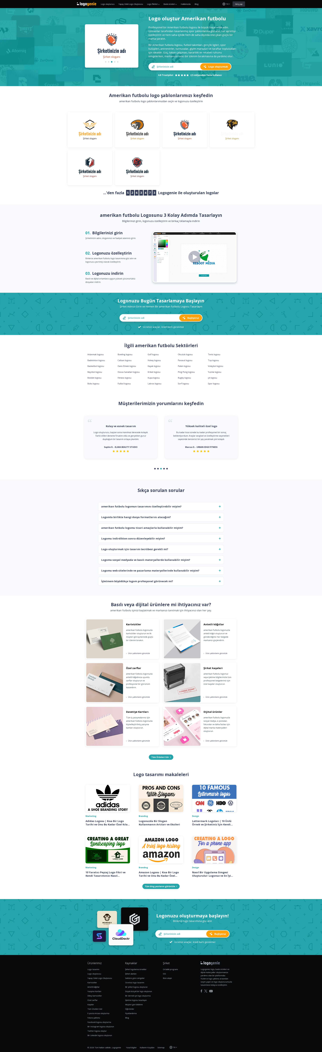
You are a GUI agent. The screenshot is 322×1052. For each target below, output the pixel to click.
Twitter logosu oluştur (97, 1031)
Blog (196, 4)
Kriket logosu (154, 372)
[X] (205, 991)
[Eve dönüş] (86, 4)
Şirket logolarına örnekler (136, 969)
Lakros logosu (154, 383)
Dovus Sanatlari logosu (129, 372)
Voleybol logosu (215, 366)
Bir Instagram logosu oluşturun (100, 1026)
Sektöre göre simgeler (135, 978)
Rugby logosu (184, 377)
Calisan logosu (124, 360)
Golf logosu (153, 354)
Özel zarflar (92, 1000)
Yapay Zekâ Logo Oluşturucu (130, 4)
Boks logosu (93, 383)
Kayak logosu (154, 366)
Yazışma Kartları (94, 991)
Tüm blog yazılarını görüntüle (160, 886)
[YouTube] (211, 991)
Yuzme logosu (214, 372)
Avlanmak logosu (95, 354)
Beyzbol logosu (94, 372)
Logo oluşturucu (107, 4)
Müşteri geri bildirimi (134, 1004)
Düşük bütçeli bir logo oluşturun (138, 991)
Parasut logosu (185, 360)
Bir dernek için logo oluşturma (138, 995)
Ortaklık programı (170, 969)
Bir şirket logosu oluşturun (136, 987)
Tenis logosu (214, 354)
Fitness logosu (124, 377)
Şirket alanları (130, 973)
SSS (164, 973)
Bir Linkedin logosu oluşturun (99, 1035)
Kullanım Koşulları (147, 1047)
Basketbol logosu (95, 366)
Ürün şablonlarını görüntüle (138, 653)
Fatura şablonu (93, 1017)
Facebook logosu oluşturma (99, 1022)
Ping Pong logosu (186, 372)
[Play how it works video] (194, 257)
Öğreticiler (129, 1009)
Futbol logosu (124, 383)
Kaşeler (90, 1004)
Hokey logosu (154, 360)
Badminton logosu (96, 360)
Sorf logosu (183, 383)
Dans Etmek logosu (127, 366)
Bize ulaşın (167, 978)
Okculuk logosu (185, 354)
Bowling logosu (125, 354)
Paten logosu (184, 366)
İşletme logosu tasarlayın (136, 1000)
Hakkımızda (186, 4)
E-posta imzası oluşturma (98, 1013)
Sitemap (161, 1047)
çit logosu (212, 377)
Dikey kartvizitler (94, 995)
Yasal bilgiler (131, 1047)
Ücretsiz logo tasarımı (134, 982)
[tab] (105, 62)
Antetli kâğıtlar (93, 987)
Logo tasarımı (93, 969)
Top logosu (213, 360)
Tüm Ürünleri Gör (94, 1009)
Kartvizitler (92, 982)
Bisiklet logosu (94, 377)
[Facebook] (201, 991)
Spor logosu (213, 383)
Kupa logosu (154, 377)
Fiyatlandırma (131, 1013)
